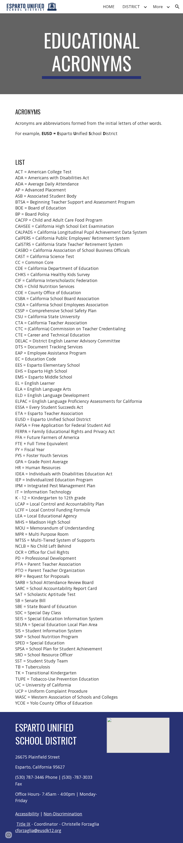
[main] (91, 54)
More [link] (158, 6)
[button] (177, 6)
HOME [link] (108, 6)
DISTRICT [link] (131, 6)
